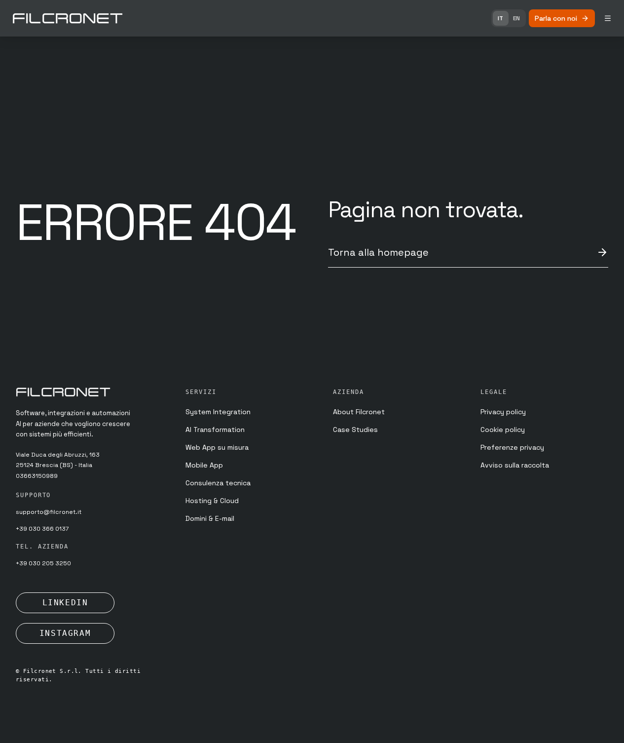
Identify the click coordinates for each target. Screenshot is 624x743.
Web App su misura (217, 447)
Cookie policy (502, 429)
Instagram (65, 633)
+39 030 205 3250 (43, 563)
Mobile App (204, 465)
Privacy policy (503, 411)
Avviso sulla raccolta (514, 465)
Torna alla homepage (378, 252)
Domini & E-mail (209, 518)
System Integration (218, 411)
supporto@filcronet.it (48, 512)
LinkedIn (65, 602)
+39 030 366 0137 (42, 529)
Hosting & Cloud (212, 500)
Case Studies (355, 429)
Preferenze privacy (512, 447)
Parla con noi (556, 18)
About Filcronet (359, 411)
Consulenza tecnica (218, 482)
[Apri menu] (608, 18)
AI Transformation (215, 429)
